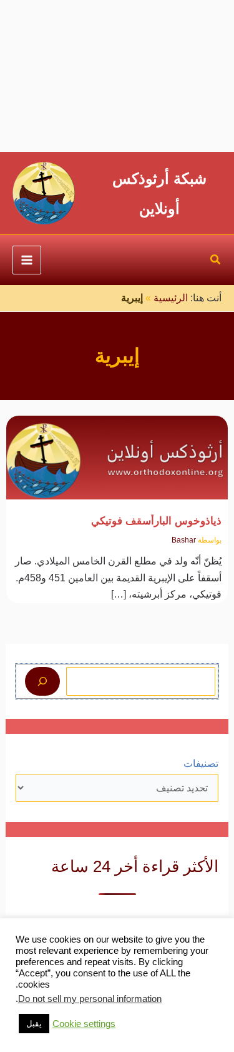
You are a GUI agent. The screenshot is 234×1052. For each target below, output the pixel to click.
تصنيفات (200, 763)
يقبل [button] (34, 1023)
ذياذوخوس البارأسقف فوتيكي (156, 520)
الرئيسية (171, 298)
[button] (215, 261)
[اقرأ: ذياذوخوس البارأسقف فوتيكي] (117, 449)
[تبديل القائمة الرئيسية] (26, 260)
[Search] (42, 681)
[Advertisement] (117, 76)
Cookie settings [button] (83, 1024)
